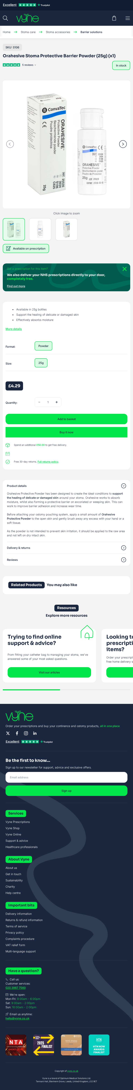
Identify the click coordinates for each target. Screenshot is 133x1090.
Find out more (16, 286)
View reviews (29, 65)
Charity (10, 886)
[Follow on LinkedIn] (35, 733)
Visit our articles (49, 672)
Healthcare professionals (22, 847)
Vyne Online (13, 834)
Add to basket (66, 419)
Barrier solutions (91, 32)
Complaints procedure (20, 939)
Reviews (12, 560)
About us (11, 868)
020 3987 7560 (16, 987)
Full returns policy (48, 461)
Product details (17, 486)
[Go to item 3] (66, 229)
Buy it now (66, 432)
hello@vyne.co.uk (17, 1018)
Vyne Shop (13, 828)
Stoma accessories (58, 32)
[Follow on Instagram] (26, 733)
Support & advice (17, 840)
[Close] (123, 270)
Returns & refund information (24, 920)
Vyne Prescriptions (18, 822)
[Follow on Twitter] (8, 733)
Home (6, 32)
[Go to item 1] (14, 229)
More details (14, 329)
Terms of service (16, 926)
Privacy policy (15, 932)
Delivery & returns (18, 548)
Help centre (13, 893)
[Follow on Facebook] (17, 733)
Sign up (66, 790)
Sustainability (14, 880)
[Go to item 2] (40, 229)
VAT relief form (15, 945)
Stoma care (28, 32)
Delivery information (19, 913)
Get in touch (13, 874)
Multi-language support (21, 951)
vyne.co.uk (72, 1071)
